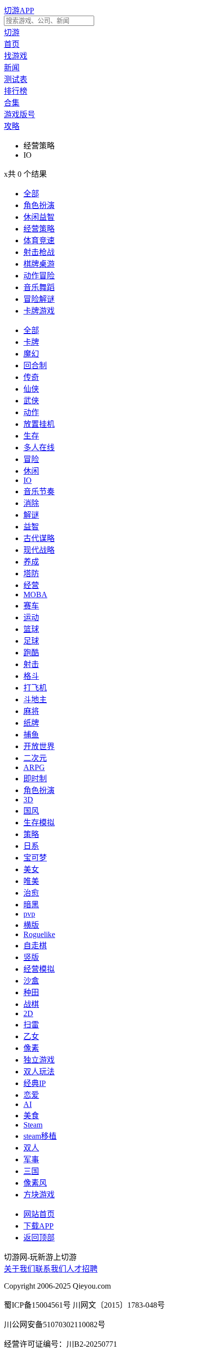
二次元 (35, 758)
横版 (31, 925)
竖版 (31, 957)
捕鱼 (31, 735)
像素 (31, 1048)
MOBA (35, 594)
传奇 (31, 377)
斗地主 (35, 699)
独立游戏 (39, 1060)
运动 (31, 617)
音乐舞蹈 (39, 287)
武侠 (31, 401)
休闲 (31, 471)
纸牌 (31, 723)
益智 (31, 526)
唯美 (31, 881)
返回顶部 (39, 1237)
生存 (31, 436)
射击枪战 (39, 252)
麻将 (31, 711)
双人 (31, 1148)
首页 (12, 44)
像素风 (35, 1183)
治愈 (31, 893)
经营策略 (39, 229)
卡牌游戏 (39, 311)
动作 (31, 412)
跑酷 (31, 652)
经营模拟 (39, 969)
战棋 (31, 1004)
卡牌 (31, 342)
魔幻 (31, 354)
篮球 (31, 629)
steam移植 (40, 1136)
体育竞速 (39, 240)
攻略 (12, 126)
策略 (31, 834)
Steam (32, 1125)
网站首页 (39, 1214)
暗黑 (31, 904)
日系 (31, 846)
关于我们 (19, 1269)
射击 (31, 664)
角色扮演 (39, 205)
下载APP (38, 1226)
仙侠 (31, 389)
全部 (31, 193)
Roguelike (39, 934)
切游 (12, 32)
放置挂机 (39, 424)
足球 (31, 641)
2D (28, 1013)
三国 (31, 1171)
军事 (31, 1159)
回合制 (35, 365)
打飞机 (35, 688)
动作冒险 (39, 275)
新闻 (12, 67)
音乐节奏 (39, 491)
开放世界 (39, 746)
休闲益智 (39, 217)
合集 (12, 103)
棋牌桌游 (39, 264)
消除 (31, 503)
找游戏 (15, 56)
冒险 (31, 459)
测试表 (15, 79)
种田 (31, 992)
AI (27, 1104)
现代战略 (39, 550)
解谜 (31, 515)
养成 (31, 562)
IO (27, 480)
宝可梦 (35, 858)
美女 (31, 869)
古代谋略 (39, 538)
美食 (31, 1115)
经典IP (34, 1083)
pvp (29, 914)
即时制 (35, 778)
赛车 (31, 606)
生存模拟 (39, 822)
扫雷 (31, 1025)
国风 (31, 811)
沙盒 (31, 981)
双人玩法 (39, 1071)
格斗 (31, 676)
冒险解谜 (39, 299)
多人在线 (39, 447)
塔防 (31, 573)
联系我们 (50, 1269)
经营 (31, 585)
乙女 (31, 1036)
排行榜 (15, 91)
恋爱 (31, 1095)
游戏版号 (19, 114)
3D (28, 799)
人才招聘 (82, 1269)
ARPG (34, 767)
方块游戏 (39, 1194)
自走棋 (35, 945)
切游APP (19, 10)
